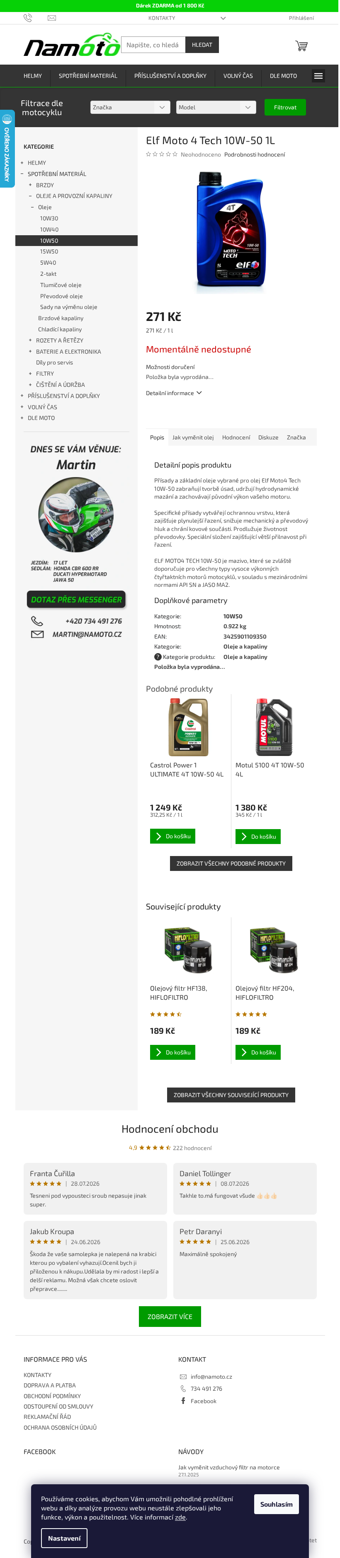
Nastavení (64, 1538)
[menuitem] (32, 76)
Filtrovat (285, 107)
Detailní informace (170, 392)
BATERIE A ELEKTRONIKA (68, 351)
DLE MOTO (41, 417)
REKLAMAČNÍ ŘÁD (47, 1416)
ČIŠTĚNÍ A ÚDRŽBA (60, 384)
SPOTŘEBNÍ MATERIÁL (57, 173)
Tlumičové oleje (61, 284)
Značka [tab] (296, 437)
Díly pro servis (54, 362)
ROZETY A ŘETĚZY (59, 340)
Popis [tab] (157, 437)
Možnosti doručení (170, 366)
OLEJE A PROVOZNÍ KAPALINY (74, 195)
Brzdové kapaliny (60, 317)
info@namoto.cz (211, 1376)
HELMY (37, 162)
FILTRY (45, 373)
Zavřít (190, 416)
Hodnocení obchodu (170, 1128)
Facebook (203, 1400)
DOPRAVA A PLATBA (50, 1385)
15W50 (49, 251)
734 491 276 (206, 1388)
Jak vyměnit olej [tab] (193, 437)
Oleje (45, 206)
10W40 (49, 229)
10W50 (49, 240)
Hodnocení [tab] (236, 437)
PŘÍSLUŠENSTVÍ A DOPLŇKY (64, 395)
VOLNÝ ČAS (42, 406)
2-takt (48, 273)
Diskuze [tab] (268, 437)
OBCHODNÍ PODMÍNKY (52, 1395)
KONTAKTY (161, 17)
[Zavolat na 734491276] (36, 17)
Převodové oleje (61, 295)
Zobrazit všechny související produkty (231, 1094)
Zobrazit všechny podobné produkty (231, 863)
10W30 (49, 218)
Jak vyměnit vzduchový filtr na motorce (229, 1467)
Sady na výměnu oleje (68, 306)
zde (180, 1517)
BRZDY (45, 184)
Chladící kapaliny (60, 329)
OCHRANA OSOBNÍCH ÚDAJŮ (60, 1427)
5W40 (48, 262)
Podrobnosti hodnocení (254, 154)
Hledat (202, 44)
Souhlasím (276, 1504)
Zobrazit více (170, 1316)
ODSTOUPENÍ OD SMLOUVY (58, 1406)
